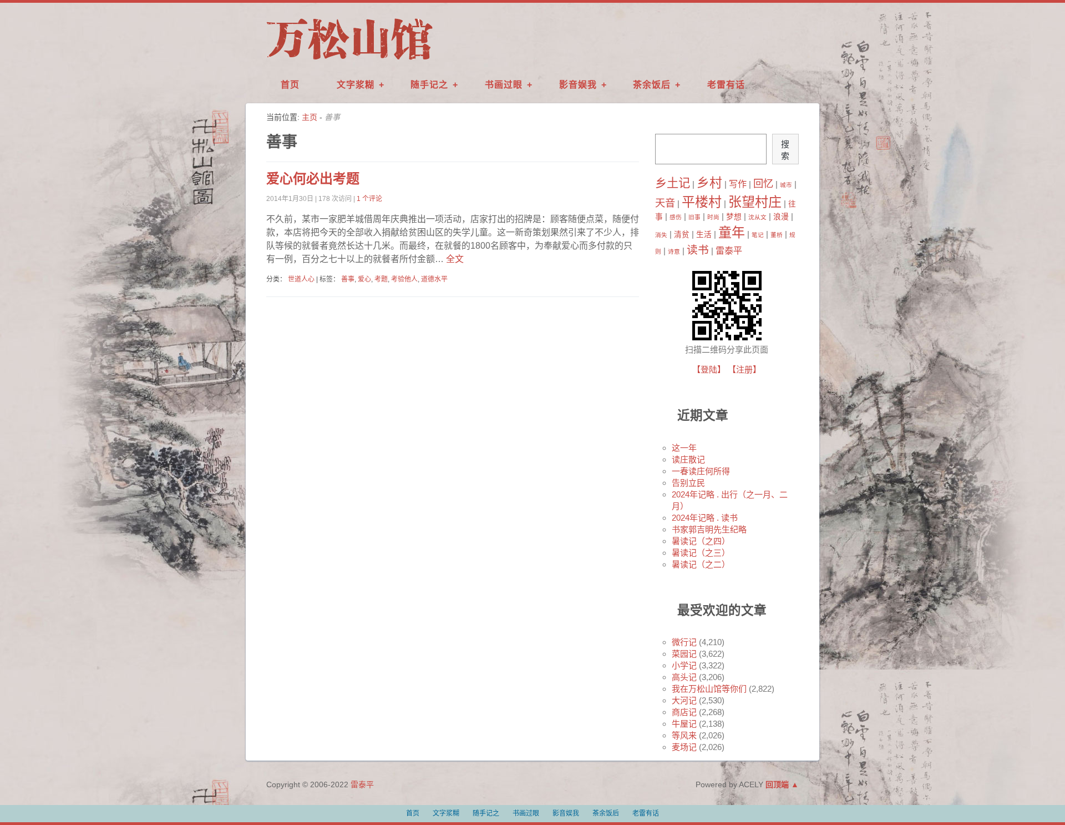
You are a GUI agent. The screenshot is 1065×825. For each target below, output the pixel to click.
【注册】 (744, 369)
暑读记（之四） (701, 541)
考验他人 (404, 279)
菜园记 (684, 653)
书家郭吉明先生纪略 (709, 529)
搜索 (785, 149)
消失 (661, 235)
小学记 (684, 665)
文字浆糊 (355, 84)
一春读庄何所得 (701, 471)
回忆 (763, 183)
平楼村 (702, 201)
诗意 (674, 251)
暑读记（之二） (701, 564)
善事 (347, 279)
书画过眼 (504, 84)
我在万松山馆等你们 (709, 688)
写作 (738, 184)
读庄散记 (688, 459)
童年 (731, 232)
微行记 (684, 642)
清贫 (681, 234)
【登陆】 (709, 369)
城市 (786, 185)
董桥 (776, 235)
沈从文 (757, 217)
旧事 (694, 217)
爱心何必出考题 (312, 178)
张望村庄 (755, 201)
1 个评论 (369, 199)
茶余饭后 (652, 84)
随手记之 (429, 84)
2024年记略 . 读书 (705, 517)
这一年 (684, 447)
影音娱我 (578, 84)
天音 (665, 203)
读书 (698, 250)
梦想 (734, 217)
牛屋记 (684, 723)
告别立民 (688, 482)
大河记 (684, 700)
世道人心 (301, 279)
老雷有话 (726, 84)
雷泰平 (729, 250)
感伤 (676, 217)
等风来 (684, 735)
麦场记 (684, 747)
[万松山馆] (349, 61)
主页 (309, 117)
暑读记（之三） (701, 552)
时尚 (713, 217)
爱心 (364, 279)
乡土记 (672, 183)
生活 (704, 234)
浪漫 (781, 217)
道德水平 (434, 279)
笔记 (758, 235)
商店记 (684, 712)
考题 (381, 279)
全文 (454, 259)
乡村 (709, 182)
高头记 (684, 677)
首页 (290, 84)
